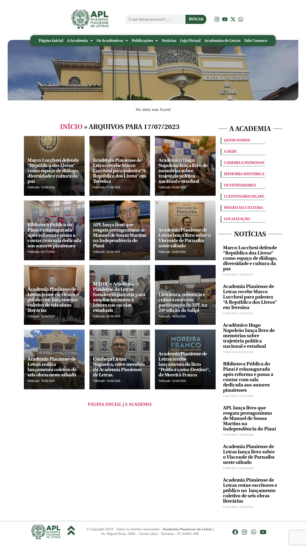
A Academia (77, 40)
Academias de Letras (222, 40)
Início (71, 127)
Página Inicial (51, 40)
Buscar (196, 19)
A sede (230, 151)
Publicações (142, 40)
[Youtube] (263, 532)
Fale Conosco (255, 40)
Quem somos (237, 140)
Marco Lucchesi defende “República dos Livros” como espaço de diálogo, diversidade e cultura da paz (250, 258)
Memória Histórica (244, 174)
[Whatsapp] (254, 532)
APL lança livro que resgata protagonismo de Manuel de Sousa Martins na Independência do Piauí (249, 418)
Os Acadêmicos (110, 40)
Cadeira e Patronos (244, 162)
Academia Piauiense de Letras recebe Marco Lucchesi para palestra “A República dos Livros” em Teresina (250, 297)
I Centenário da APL (244, 196)
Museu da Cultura (243, 207)
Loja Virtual (190, 40)
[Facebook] (235, 532)
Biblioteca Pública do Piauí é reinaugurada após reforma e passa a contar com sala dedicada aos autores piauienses (248, 377)
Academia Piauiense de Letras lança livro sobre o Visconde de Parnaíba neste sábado (249, 454)
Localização (237, 219)
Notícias (169, 40)
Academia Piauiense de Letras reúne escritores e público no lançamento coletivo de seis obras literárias (250, 490)
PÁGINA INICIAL (105, 404)
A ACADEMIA (138, 404)
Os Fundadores (240, 185)
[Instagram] (244, 532)
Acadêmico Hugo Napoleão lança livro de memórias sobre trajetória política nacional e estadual (249, 335)
